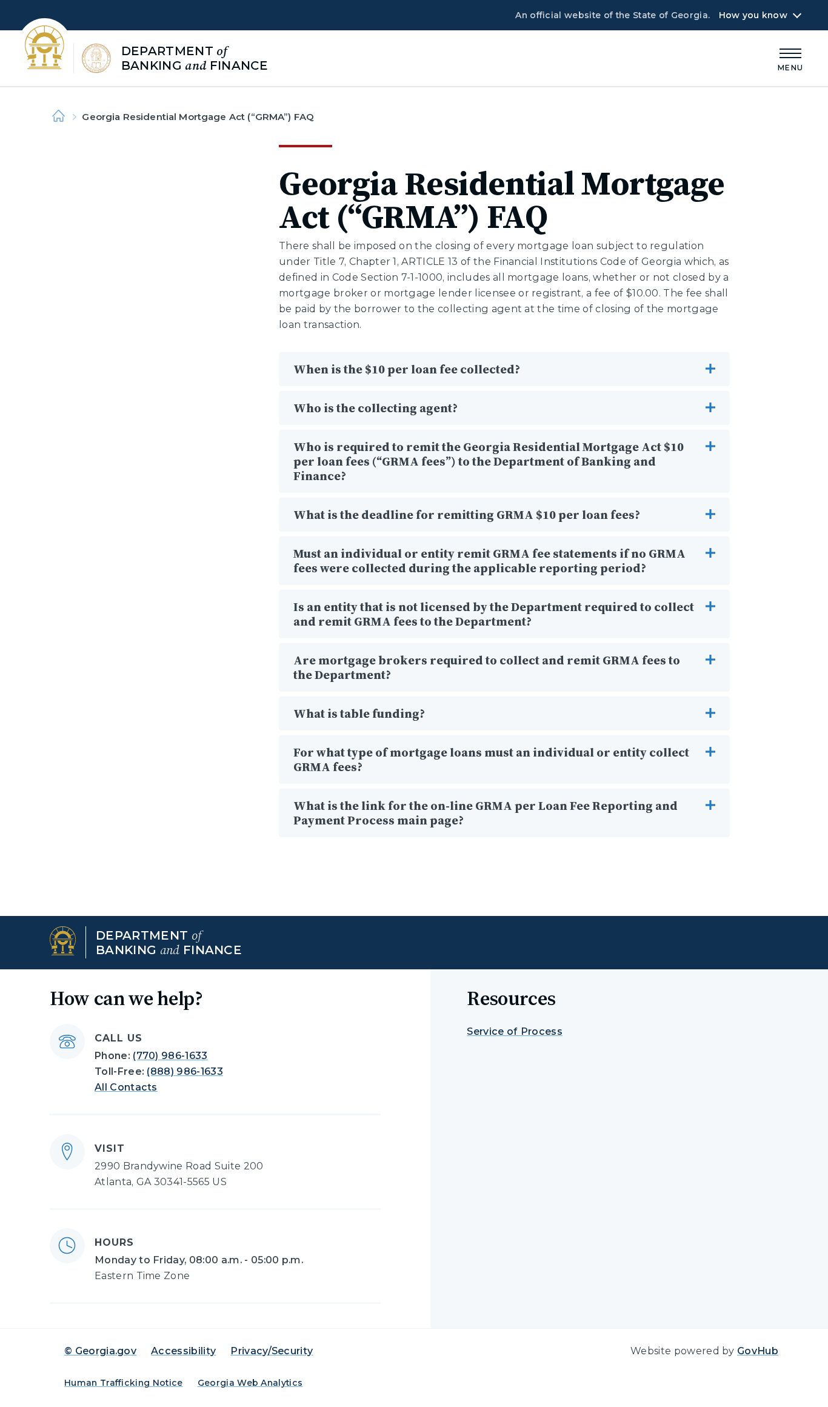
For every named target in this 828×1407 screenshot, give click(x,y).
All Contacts (126, 1087)
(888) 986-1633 (184, 1071)
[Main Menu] (790, 58)
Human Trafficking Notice (123, 1382)
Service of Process (515, 1031)
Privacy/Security (271, 1351)
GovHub (757, 1351)
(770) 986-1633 (170, 1055)
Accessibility (183, 1351)
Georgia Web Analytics (250, 1382)
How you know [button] (753, 15)
